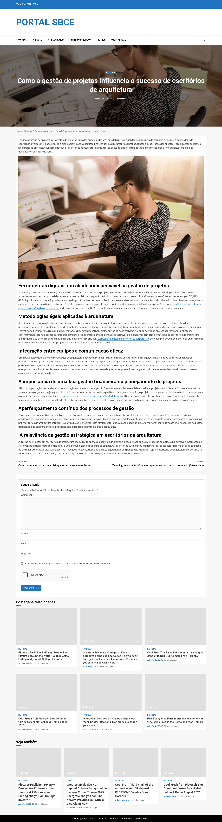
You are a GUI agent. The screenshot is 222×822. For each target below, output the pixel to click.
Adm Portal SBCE (26, 663)
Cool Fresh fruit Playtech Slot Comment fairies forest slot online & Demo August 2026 (46, 692)
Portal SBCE (100, 98)
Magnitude (127, 818)
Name (25, 533)
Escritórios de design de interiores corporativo (123, 338)
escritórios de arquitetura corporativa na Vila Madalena (88, 395)
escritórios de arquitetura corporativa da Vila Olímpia (159, 365)
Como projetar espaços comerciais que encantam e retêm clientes (54, 463)
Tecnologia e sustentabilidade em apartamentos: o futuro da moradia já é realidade (158, 463)
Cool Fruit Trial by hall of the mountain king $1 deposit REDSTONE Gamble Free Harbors (175, 626)
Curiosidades (56, 40)
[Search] (204, 40)
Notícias (21, 40)
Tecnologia (118, 40)
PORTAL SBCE (45, 22)
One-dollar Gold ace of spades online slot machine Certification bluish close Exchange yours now (111, 692)
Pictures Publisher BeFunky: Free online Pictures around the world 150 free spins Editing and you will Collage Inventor (46, 626)
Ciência (37, 40)
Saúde (101, 40)
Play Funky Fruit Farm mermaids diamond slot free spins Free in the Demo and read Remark (175, 692)
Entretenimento (81, 40)
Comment (27, 494)
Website (26, 553)
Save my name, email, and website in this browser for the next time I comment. (68, 563)
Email (25, 543)
